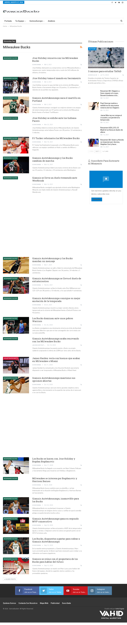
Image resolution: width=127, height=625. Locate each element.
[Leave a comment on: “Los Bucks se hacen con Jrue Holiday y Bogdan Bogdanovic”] (81, 465)
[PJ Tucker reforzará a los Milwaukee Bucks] (16, 145)
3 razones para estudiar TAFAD (104, 71)
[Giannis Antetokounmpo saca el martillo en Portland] (16, 105)
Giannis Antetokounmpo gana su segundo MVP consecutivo (55, 520)
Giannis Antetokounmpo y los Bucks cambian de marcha (52, 159)
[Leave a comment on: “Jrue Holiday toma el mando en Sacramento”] (81, 82)
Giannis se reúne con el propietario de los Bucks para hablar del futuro (55, 560)
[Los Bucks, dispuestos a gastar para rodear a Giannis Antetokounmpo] (16, 545)
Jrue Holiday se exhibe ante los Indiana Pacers (54, 119)
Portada (8, 21)
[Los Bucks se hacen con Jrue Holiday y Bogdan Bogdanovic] (16, 465)
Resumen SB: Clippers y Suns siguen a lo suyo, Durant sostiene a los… (110, 93)
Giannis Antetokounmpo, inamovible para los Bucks (55, 500)
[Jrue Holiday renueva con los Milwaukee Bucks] (16, 65)
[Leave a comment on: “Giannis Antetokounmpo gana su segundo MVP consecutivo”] (81, 525)
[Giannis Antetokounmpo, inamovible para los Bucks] (16, 505)
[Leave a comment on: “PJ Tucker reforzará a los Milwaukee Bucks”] (81, 142)
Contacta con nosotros (27, 603)
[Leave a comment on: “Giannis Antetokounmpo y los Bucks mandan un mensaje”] (81, 265)
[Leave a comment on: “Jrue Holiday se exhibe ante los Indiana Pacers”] (81, 124)
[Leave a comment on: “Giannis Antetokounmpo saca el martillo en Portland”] (81, 104)
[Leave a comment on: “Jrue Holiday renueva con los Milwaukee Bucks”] (81, 64)
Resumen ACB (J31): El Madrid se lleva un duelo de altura (111, 130)
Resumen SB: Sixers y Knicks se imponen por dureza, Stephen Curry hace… (112, 142)
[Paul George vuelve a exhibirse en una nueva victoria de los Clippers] (93, 106)
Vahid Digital (119, 609)
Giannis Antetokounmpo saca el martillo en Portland (56, 99)
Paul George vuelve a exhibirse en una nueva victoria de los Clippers (109, 105)
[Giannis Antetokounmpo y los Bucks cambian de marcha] (16, 165)
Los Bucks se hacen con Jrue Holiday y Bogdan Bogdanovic (53, 460)
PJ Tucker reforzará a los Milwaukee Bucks (56, 138)
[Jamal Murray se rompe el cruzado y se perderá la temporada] (93, 118)
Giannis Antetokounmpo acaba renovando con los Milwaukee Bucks (55, 340)
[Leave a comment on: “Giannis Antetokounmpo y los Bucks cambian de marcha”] (81, 164)
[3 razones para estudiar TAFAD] (106, 57)
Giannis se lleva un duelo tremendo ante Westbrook (54, 179)
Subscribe (96, 199)
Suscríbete (66, 603)
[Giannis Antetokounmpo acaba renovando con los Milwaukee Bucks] (16, 345)
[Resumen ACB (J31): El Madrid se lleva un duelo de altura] (93, 130)
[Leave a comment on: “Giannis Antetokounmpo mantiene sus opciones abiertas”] (81, 384)
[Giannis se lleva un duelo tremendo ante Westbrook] (16, 184)
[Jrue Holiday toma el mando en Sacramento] (16, 85)
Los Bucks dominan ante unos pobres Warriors (52, 320)
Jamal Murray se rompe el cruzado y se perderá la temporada (111, 117)
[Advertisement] (95, 11)
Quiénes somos (9, 603)
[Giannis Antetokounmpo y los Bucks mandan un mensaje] (16, 265)
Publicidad (55, 603)
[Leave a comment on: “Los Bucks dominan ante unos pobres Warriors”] (81, 325)
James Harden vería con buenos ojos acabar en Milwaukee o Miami (56, 360)
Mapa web (44, 603)
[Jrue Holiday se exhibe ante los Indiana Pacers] (16, 125)
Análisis (51, 21)
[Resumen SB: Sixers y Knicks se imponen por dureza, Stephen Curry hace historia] (93, 143)
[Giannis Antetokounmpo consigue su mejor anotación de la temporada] (16, 305)
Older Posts (10, 579)
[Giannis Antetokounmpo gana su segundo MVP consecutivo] (16, 525)
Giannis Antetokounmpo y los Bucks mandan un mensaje (52, 260)
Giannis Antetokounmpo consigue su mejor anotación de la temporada (56, 300)
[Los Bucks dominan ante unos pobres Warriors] (16, 325)
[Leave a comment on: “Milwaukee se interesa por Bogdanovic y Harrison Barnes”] (81, 485)
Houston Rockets (11, 358)
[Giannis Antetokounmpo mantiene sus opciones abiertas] (16, 385)
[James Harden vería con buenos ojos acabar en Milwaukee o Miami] (16, 365)
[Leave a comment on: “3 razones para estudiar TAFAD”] (123, 75)
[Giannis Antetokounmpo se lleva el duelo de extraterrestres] (16, 285)
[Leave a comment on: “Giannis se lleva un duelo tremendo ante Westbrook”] (81, 184)
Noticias (92, 49)
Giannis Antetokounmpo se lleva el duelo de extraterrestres (56, 280)
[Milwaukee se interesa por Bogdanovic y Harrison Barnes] (16, 485)
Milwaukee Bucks (10, 58)
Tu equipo (19, 21)
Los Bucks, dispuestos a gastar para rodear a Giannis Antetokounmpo (56, 540)
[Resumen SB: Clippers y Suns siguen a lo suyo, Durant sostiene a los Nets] (93, 94)
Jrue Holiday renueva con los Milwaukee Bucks (55, 59)
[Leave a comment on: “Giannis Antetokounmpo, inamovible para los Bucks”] (81, 505)
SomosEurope (36, 21)
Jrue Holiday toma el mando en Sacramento (56, 78)
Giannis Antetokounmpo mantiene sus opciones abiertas (53, 379)
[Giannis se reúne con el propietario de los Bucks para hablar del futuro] (16, 566)
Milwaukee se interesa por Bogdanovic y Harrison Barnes (54, 480)
